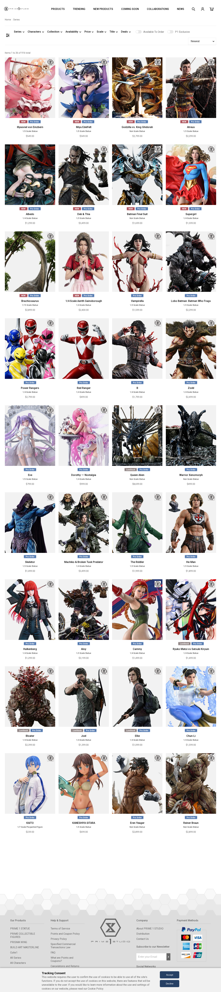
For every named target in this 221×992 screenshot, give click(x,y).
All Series (15, 957)
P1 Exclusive (182, 31)
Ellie (137, 735)
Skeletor (30, 562)
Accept (169, 975)
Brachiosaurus (30, 301)
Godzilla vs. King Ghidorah (137, 127)
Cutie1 (13, 952)
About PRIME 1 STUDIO (149, 928)
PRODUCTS (58, 9)
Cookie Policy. (96, 988)
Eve (30, 475)
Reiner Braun (191, 822)
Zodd (191, 388)
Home (8, 19)
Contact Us (142, 938)
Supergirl (191, 214)
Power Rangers (30, 388)
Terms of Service (60, 928)
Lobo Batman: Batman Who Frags (191, 301)
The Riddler (137, 562)
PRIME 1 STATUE (20, 928)
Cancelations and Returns (65, 966)
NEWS (180, 9)
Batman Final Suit (137, 214)
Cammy (137, 649)
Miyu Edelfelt (83, 127)
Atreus (191, 127)
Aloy (83, 649)
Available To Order (153, 31)
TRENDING (79, 9)
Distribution (142, 933)
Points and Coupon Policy (65, 933)
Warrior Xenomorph (191, 475)
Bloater (30, 735)
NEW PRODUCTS (103, 9)
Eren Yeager (137, 822)
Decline (169, 983)
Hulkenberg (30, 649)
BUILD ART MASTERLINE (24, 947)
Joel (83, 735)
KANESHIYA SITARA (83, 822)
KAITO (30, 822)
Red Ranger (84, 388)
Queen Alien (137, 475)
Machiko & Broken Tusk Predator (83, 562)
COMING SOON (130, 9)
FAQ (53, 952)
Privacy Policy (59, 938)
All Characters (18, 962)
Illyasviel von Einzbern (30, 127)
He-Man (191, 562)
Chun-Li (191, 735)
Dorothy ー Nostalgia (83, 475)
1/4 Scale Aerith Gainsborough (84, 301)
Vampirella (137, 301)
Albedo (30, 214)
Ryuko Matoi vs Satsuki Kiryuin (191, 649)
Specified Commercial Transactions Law (63, 946)
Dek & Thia (83, 214)
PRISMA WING (18, 942)
